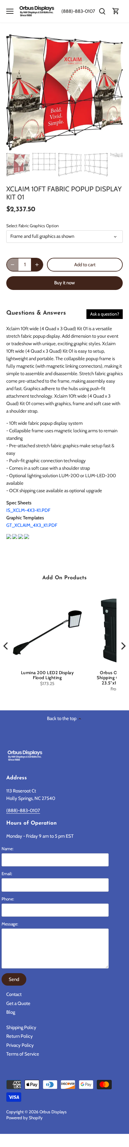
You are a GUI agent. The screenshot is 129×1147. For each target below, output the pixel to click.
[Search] (102, 11)
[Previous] (14, 92)
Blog (10, 1012)
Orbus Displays (53, 1111)
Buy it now (64, 283)
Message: (10, 923)
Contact (14, 994)
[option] (64, 92)
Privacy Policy (20, 1045)
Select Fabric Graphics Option (32, 225)
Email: (7, 873)
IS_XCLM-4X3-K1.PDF (28, 510)
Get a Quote (18, 1003)
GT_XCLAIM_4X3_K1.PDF (31, 525)
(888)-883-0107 (78, 11)
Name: (7, 848)
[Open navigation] (9, 11)
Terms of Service (22, 1054)
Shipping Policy (21, 1027)
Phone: (8, 898)
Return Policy (19, 1036)
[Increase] (37, 264)
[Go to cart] (116, 11)
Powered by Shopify (24, 1117)
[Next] (115, 92)
